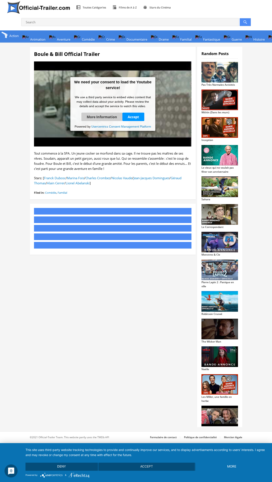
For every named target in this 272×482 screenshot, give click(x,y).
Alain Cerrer (55, 183)
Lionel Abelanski (78, 183)
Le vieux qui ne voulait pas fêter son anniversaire (217, 169)
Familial (62, 193)
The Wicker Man (211, 341)
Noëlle (205, 369)
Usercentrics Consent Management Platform (121, 126)
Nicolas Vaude (122, 178)
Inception (207, 140)
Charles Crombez (97, 178)
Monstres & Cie (210, 254)
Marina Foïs (75, 178)
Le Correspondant (212, 227)
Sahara (205, 199)
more (231, 466)
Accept (133, 116)
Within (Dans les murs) (215, 112)
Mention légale (233, 437)
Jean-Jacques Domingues (151, 178)
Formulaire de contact (163, 437)
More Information (102, 116)
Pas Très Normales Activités (218, 85)
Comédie (50, 193)
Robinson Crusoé (211, 314)
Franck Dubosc (55, 178)
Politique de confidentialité (200, 437)
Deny (61, 466)
